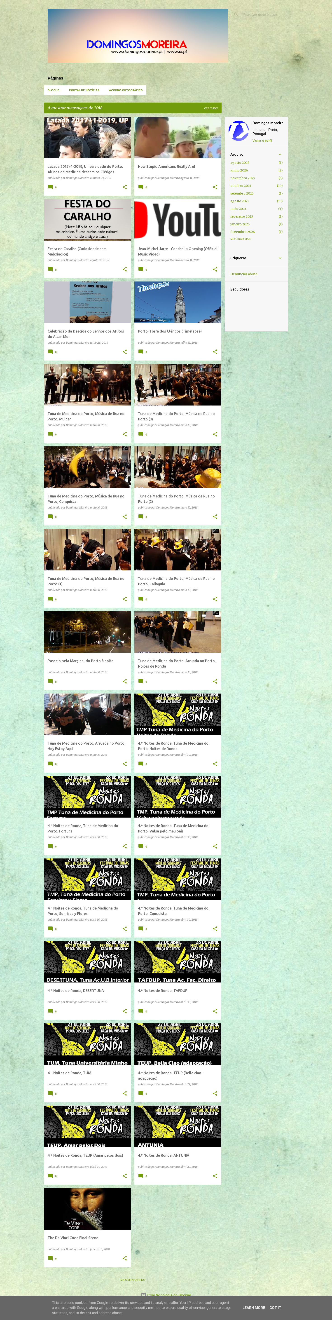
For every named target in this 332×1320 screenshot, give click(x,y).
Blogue (53, 90)
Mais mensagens (132, 1280)
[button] (124, 187)
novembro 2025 (242, 178)
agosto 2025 (239, 201)
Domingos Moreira (268, 123)
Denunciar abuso (243, 274)
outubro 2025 (240, 186)
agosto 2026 (240, 163)
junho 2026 (239, 170)
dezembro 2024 (242, 232)
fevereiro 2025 (241, 216)
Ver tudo (211, 108)
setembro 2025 (242, 193)
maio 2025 (238, 209)
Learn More (254, 1308)
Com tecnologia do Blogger (168, 1295)
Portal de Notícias (84, 90)
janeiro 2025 (240, 224)
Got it (275, 1308)
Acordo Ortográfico (126, 90)
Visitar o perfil (262, 140)
